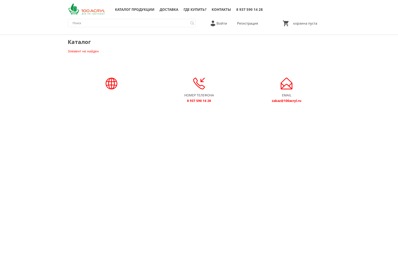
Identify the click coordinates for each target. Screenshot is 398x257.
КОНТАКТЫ (221, 9)
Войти (222, 23)
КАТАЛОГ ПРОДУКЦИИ (134, 9)
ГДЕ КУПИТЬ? (195, 9)
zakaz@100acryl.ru (286, 100)
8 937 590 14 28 (249, 9)
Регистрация (247, 23)
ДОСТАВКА (169, 9)
